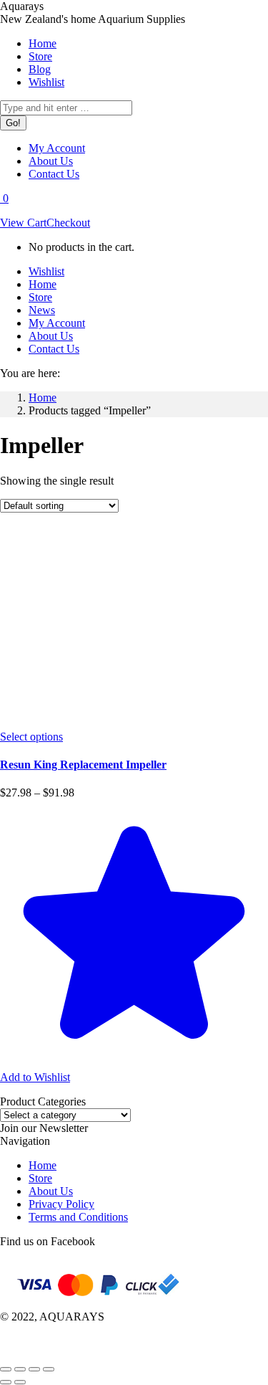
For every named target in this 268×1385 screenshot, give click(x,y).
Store (40, 1178)
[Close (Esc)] (5, 1369)
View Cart (23, 222)
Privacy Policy (61, 1204)
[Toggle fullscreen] (34, 1369)
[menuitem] (42, 43)
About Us (51, 1191)
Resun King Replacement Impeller (83, 764)
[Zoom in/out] (48, 1369)
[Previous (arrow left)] (5, 1382)
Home (42, 1165)
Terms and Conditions (78, 1217)
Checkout (68, 222)
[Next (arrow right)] (20, 1382)
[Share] (20, 1369)
